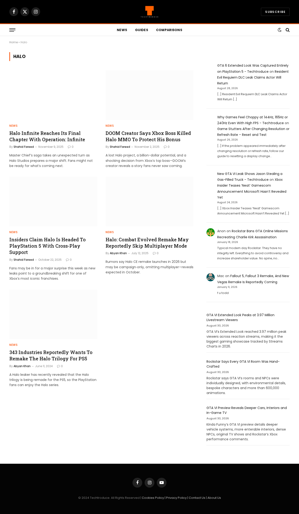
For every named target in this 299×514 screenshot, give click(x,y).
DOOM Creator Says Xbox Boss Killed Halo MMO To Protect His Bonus (148, 136)
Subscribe (275, 12)
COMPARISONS (169, 30)
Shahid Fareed (24, 147)
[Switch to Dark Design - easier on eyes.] (280, 30)
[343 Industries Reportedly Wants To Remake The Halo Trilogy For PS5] (53, 314)
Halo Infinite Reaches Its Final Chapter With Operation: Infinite (47, 136)
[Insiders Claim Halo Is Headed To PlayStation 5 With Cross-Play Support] (53, 201)
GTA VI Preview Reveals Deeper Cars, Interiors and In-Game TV (246, 410)
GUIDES (141, 30)
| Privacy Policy (176, 498)
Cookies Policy (153, 498)
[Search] (287, 30)
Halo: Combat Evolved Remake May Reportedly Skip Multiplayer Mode (147, 242)
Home (13, 42)
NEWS (122, 30)
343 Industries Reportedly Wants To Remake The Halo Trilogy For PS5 (51, 355)
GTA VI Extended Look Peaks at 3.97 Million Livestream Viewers (240, 317)
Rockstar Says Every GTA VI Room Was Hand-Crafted (243, 364)
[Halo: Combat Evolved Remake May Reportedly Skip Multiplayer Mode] (149, 201)
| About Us (213, 498)
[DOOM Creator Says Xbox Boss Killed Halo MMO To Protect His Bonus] (149, 95)
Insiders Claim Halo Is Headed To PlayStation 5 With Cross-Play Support (47, 245)
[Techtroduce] (149, 11)
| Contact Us (196, 498)
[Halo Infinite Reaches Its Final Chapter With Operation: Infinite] (53, 95)
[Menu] (12, 30)
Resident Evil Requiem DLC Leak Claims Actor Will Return (253, 77)
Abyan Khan (118, 253)
